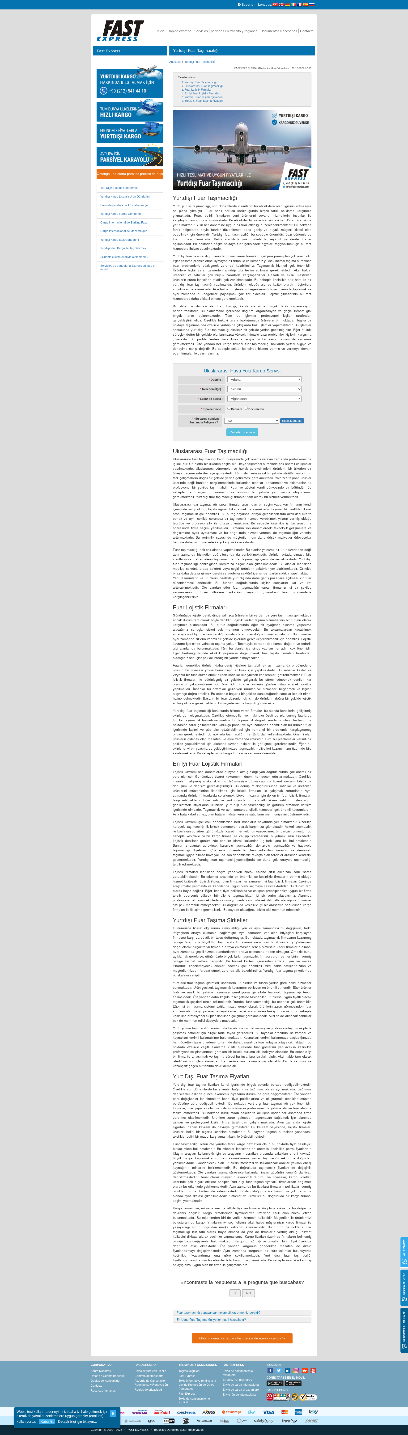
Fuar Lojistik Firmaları (198, 89)
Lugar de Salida (210, 399)
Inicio (161, 31)
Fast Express (187, 1376)
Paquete (236, 409)
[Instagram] (296, 1371)
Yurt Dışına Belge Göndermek (119, 188)
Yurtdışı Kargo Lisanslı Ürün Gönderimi (125, 196)
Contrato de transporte (149, 1376)
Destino (216, 379)
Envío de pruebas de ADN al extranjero (125, 205)
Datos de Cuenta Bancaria (108, 1376)
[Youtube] (313, 1371)
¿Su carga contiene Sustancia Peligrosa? (204, 420)
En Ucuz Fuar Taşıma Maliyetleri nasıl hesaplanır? (211, 1319)
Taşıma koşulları (189, 1371)
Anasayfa (175, 61)
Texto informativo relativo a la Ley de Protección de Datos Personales (197, 1384)
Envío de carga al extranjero (241, 1389)
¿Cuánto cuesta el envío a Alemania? (124, 257)
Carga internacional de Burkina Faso (124, 222)
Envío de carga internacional (241, 1384)
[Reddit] (305, 1371)
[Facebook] (270, 1371)
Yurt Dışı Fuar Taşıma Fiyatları (204, 100)
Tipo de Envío (212, 409)
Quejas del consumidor (105, 1380)
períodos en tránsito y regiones (234, 31)
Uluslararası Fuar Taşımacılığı (204, 86)
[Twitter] (279, 1371)
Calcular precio (241, 432)
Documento (256, 409)
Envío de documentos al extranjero (238, 1373)
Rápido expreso (179, 31)
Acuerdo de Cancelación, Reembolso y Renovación (151, 1382)
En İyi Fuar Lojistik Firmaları (202, 93)
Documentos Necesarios (278, 31)
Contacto (307, 31)
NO (248, 1293)
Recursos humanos (103, 1390)
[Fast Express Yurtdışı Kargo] (120, 30)
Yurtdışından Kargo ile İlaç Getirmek (123, 248)
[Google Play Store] (275, 1383)
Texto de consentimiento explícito (194, 1400)
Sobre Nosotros (101, 1371)
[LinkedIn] (288, 1371)
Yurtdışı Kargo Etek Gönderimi (119, 239)
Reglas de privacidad (148, 1389)
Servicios (201, 31)
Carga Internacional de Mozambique (123, 231)
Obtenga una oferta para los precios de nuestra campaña (130, 174)
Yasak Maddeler (292, 420)
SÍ (235, 1293)
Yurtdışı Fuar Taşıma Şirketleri (204, 97)
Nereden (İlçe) (211, 389)
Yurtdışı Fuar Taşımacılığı (200, 61)
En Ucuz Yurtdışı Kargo (237, 1379)
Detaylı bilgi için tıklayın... (77, 1421)
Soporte (247, 4)
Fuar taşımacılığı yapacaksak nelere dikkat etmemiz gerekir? (218, 1312)
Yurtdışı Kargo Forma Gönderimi (120, 213)
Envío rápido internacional (239, 1394)
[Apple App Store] (293, 1383)
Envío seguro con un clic (150, 1371)
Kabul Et (47, 1421)
